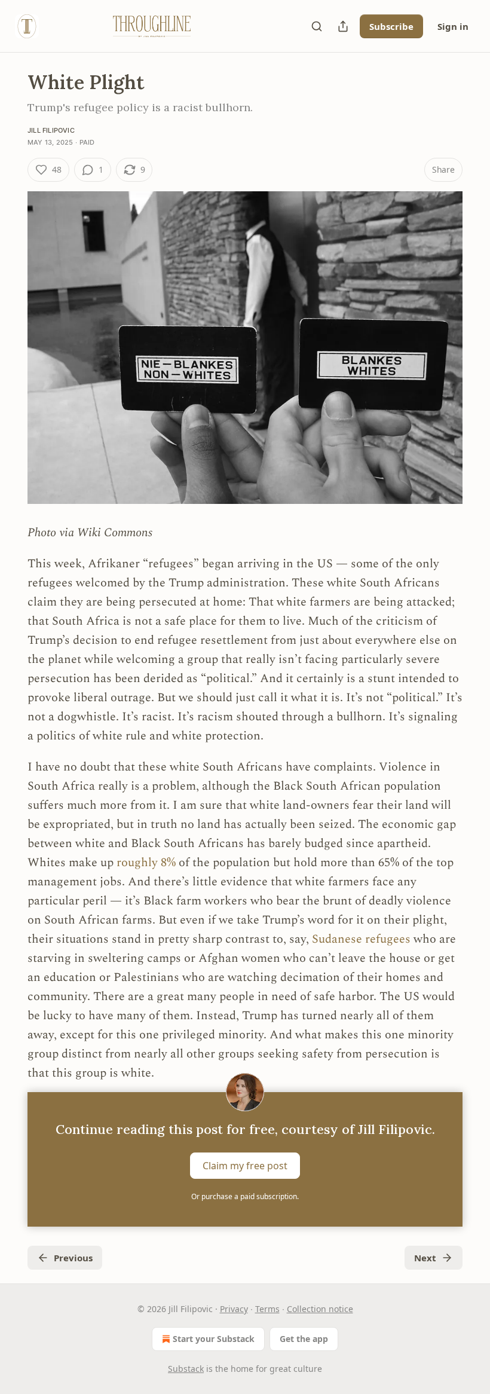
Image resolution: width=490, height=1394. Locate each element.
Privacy (234, 1308)
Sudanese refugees (363, 939)
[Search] (317, 26)
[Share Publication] (343, 26)
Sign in (452, 26)
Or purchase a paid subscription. (245, 1196)
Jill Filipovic (51, 130)
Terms (267, 1308)
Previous (73, 1258)
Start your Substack (214, 1338)
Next (425, 1258)
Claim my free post (245, 1165)
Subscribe (391, 26)
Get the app (304, 1338)
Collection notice (320, 1308)
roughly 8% (146, 863)
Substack (186, 1368)
